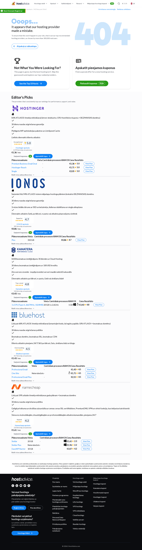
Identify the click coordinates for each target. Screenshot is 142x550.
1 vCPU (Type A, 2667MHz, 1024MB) (27, 305)
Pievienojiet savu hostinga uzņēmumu (60, 501)
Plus (13, 240)
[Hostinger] (28, 108)
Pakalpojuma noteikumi (57, 529)
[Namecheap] (26, 386)
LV (134, 3)
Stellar (14, 441)
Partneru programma (60, 495)
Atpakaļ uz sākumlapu (27, 46)
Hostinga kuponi (99, 484)
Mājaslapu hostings (80, 486)
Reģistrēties (19, 508)
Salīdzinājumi (66, 3)
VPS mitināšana (79, 511)
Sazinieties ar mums (59, 486)
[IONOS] (28, 183)
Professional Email (20, 369)
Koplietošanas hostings (78, 496)
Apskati (53, 3)
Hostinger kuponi (99, 497)
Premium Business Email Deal (24, 163)
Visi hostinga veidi (80, 482)
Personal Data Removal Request (59, 518)
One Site (15, 373)
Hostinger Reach (19, 167)
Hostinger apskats (23, 148)
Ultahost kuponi (99, 501)
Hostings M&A (24, 533)
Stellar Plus (16, 445)
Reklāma (55, 513)
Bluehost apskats (22, 354)
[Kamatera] (22, 249)
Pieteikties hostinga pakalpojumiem (59, 507)
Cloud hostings (78, 515)
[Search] (118, 3)
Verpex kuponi (98, 506)
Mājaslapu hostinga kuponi (100, 3)
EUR (124, 3)
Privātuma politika (59, 524)
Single (14, 171)
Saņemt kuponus (22, 156)
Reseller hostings (79, 524)
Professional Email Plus (22, 377)
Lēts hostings (78, 502)
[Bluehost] (28, 314)
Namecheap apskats (22, 425)
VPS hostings (78, 506)
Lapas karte (56, 491)
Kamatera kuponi (99, 488)
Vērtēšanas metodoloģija (107, 9)
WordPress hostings (80, 491)
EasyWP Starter (19, 449)
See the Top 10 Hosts (28, 83)
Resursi (79, 3)
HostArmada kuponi (101, 493)
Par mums (56, 482)
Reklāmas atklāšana (123, 9)
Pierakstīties (35, 508)
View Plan (89, 164)
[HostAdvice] (21, 3)
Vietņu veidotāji (79, 528)
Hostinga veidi (39, 3)
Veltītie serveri (78, 520)
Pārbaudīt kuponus (92, 83)
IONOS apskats (23, 224)
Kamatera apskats (23, 289)
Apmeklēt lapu (41, 156)
